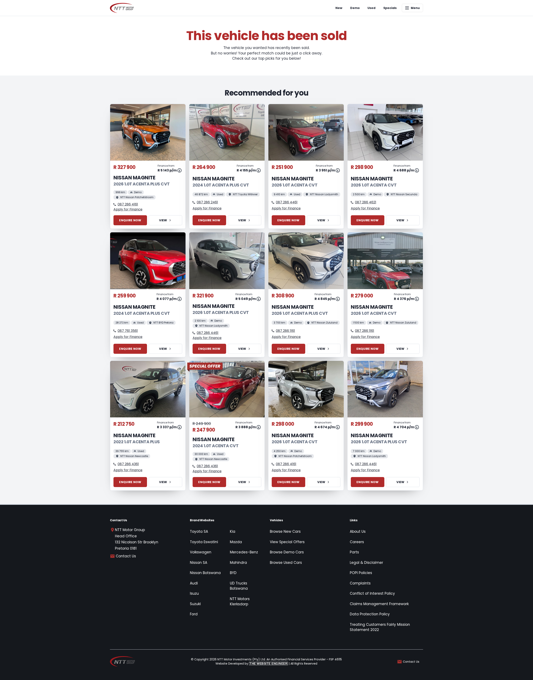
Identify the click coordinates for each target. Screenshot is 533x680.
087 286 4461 (287, 202)
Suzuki (195, 603)
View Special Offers (287, 541)
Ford (194, 614)
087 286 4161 (128, 204)
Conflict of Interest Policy (372, 593)
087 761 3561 (128, 330)
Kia (232, 531)
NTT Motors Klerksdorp (240, 601)
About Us (358, 531)
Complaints (360, 583)
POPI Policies (361, 572)
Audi (194, 583)
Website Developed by (251, 663)
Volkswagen (200, 552)
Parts (354, 552)
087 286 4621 (365, 202)
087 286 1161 (285, 330)
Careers (357, 541)
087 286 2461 (207, 202)
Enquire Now (130, 220)
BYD (233, 572)
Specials (390, 8)
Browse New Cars (285, 531)
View (163, 220)
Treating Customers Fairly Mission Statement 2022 (380, 627)
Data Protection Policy (370, 614)
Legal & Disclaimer (366, 562)
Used (371, 8)
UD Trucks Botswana (239, 586)
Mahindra (238, 562)
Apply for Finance (127, 209)
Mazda (236, 541)
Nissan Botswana (205, 572)
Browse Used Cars (286, 562)
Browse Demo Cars (287, 552)
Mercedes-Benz (244, 552)
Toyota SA (199, 531)
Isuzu (194, 593)
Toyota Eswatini (204, 541)
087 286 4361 (128, 464)
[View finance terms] (179, 170)
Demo (355, 8)
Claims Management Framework (379, 603)
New (338, 8)
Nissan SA (198, 562)
